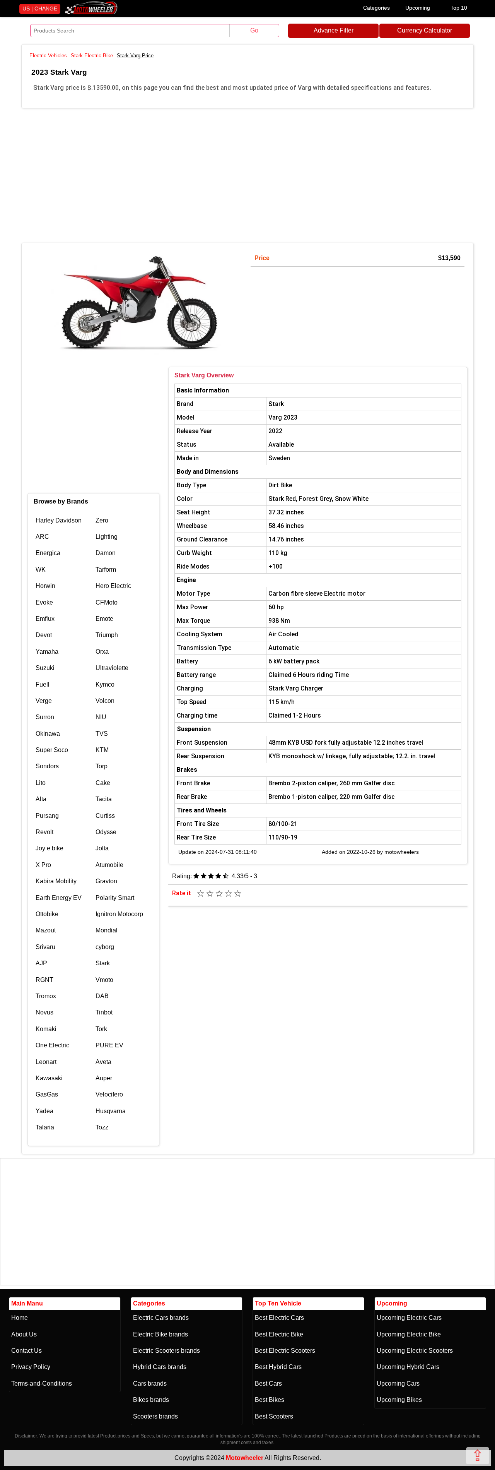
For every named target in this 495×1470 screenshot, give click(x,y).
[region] (247, 174)
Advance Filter (333, 30)
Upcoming (417, 8)
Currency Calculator (424, 30)
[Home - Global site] (91, 12)
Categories (376, 8)
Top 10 (459, 8)
